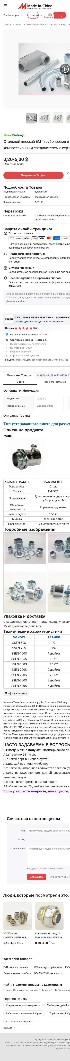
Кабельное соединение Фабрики (24, 1013)
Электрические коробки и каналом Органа (26, 973)
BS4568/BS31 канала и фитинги (51, 973)
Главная (7, 24)
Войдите (9, 359)
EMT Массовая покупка (19, 1021)
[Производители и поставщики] (35, 6)
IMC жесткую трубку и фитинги (51, 967)
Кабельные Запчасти (59, 24)
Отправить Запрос (33, 175)
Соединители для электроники (23, 1005)
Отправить (36, 876)
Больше (8, 1027)
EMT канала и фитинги (15, 967)
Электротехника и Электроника (30, 24)
